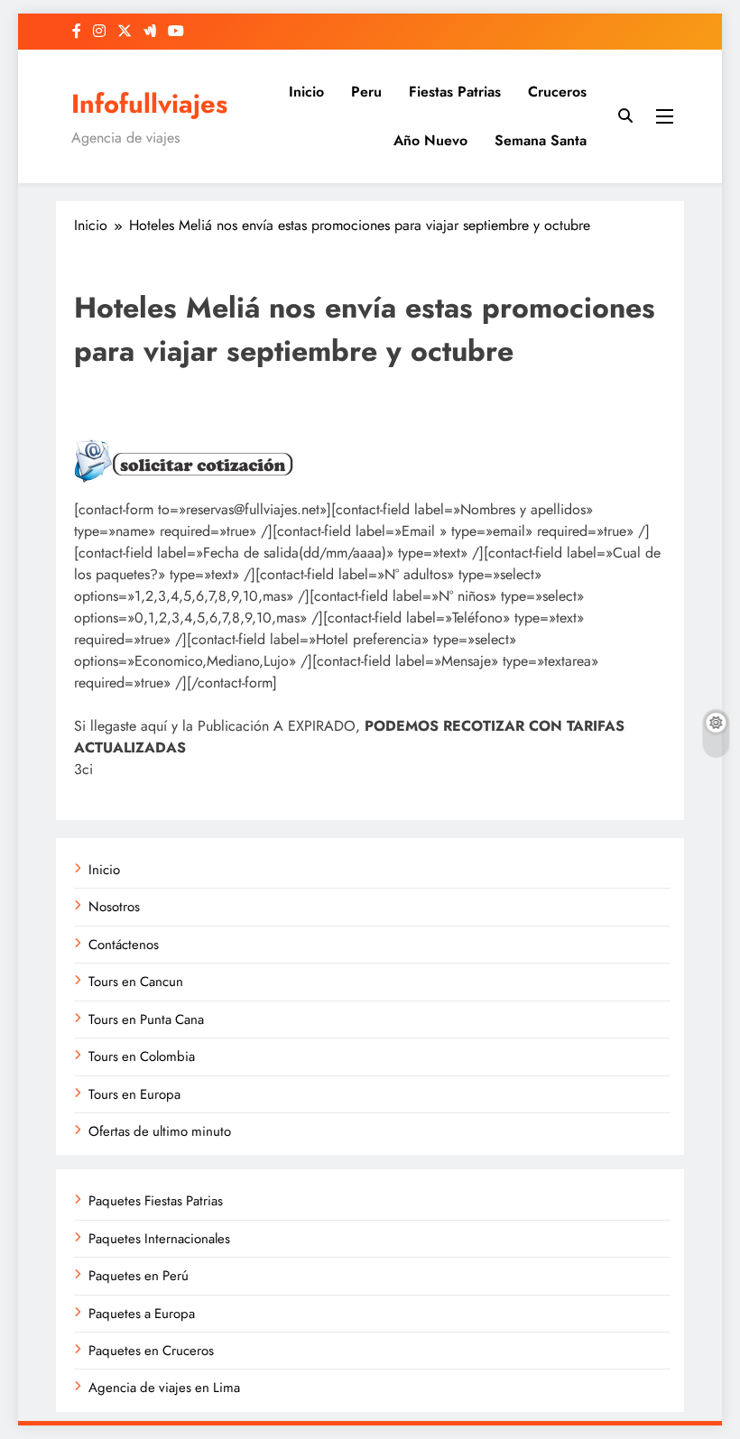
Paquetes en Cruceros (151, 1351)
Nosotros (114, 907)
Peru (366, 91)
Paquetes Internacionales (159, 1239)
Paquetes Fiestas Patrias (155, 1201)
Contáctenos (123, 945)
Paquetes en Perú (138, 1276)
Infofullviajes (149, 104)
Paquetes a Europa (141, 1314)
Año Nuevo (430, 140)
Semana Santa (541, 140)
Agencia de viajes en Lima (164, 1387)
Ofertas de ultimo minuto (159, 1131)
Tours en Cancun (135, 982)
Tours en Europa (134, 1094)
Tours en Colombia (141, 1056)
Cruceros (557, 91)
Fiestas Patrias (455, 91)
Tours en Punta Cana (146, 1019)
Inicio (306, 91)
